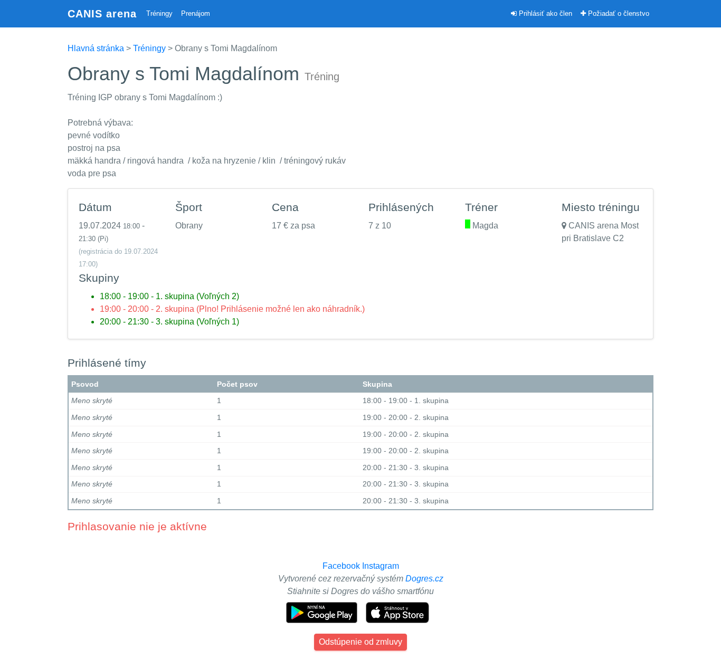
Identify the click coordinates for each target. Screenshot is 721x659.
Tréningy (159, 13)
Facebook (341, 565)
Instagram (380, 565)
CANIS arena (102, 14)
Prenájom (195, 13)
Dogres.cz (424, 578)
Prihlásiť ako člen (544, 13)
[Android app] (322, 611)
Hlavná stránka (96, 48)
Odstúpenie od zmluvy (360, 641)
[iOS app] (397, 611)
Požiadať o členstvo (617, 13)
